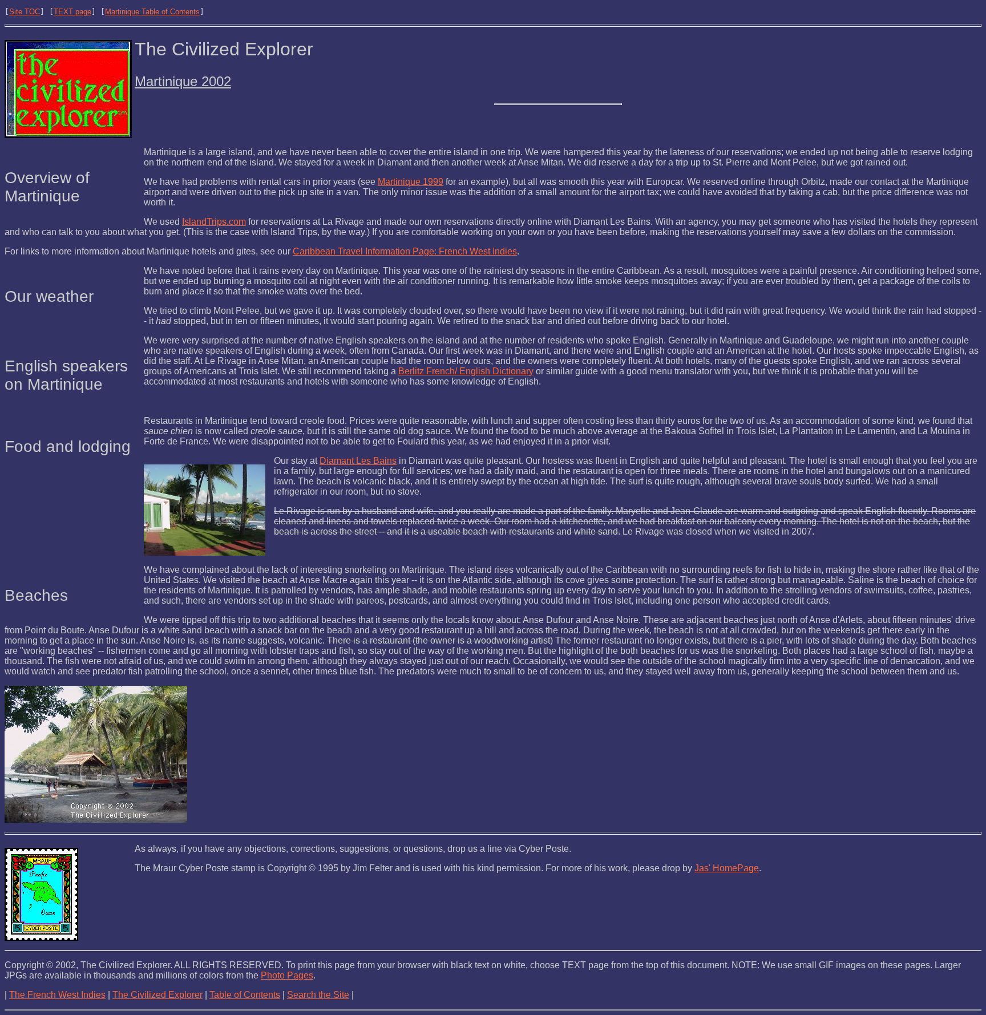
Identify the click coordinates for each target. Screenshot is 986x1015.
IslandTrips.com (214, 222)
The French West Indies (57, 995)
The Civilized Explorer (157, 995)
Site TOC (24, 11)
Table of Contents (244, 995)
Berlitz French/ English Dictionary (466, 371)
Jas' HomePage (726, 868)
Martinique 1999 (410, 182)
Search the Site (318, 995)
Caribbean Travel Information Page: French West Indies (405, 251)
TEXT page (72, 11)
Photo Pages (287, 975)
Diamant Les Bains (358, 461)
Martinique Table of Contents (152, 11)
